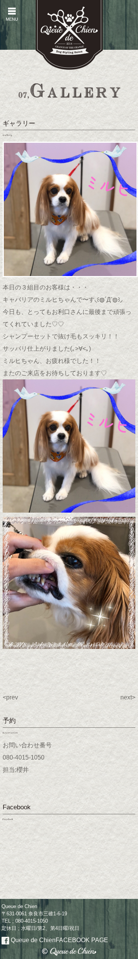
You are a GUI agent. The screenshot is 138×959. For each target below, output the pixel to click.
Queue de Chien (58, 940)
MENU (12, 14)
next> (127, 697)
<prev (10, 697)
